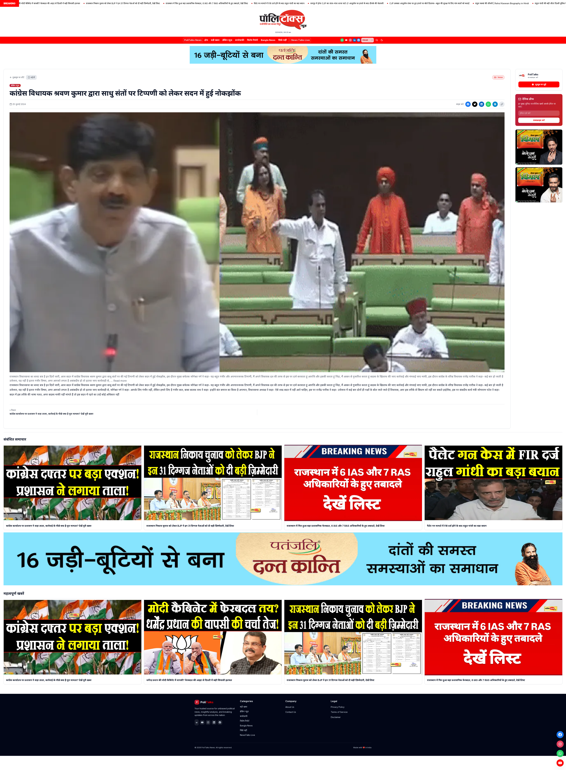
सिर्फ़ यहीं (282, 40)
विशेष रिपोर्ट (252, 40)
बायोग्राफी (239, 40)
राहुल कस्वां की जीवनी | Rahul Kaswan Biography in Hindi (427, 3)
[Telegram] (495, 104)
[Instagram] (350, 40)
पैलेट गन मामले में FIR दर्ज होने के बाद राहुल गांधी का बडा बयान (204, 3)
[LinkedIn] (354, 40)
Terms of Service (339, 712)
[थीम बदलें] (382, 40)
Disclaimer (336, 717)
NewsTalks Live (247, 735)
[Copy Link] (502, 104)
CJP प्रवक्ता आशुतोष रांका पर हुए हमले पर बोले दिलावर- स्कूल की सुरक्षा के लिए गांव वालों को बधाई (355, 3)
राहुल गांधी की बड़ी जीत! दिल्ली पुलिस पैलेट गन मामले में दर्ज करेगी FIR (488, 3)
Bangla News (268, 40)
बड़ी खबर (215, 40)
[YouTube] (346, 40)
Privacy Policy (337, 707)
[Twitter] (474, 104)
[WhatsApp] (342, 40)
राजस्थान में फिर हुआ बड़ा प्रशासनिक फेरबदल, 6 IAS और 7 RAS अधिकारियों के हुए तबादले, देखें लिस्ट (132, 3)
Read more (120, 380)
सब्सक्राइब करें (539, 120)
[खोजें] (377, 40)
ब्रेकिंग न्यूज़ (227, 40)
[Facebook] (358, 40)
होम (206, 40)
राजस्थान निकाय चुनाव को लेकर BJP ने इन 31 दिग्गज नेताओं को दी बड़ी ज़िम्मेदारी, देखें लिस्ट (48, 3)
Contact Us (290, 712)
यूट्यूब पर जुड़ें (540, 84)
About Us (289, 707)
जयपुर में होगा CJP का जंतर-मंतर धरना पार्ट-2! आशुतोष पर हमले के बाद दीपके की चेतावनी (272, 3)
